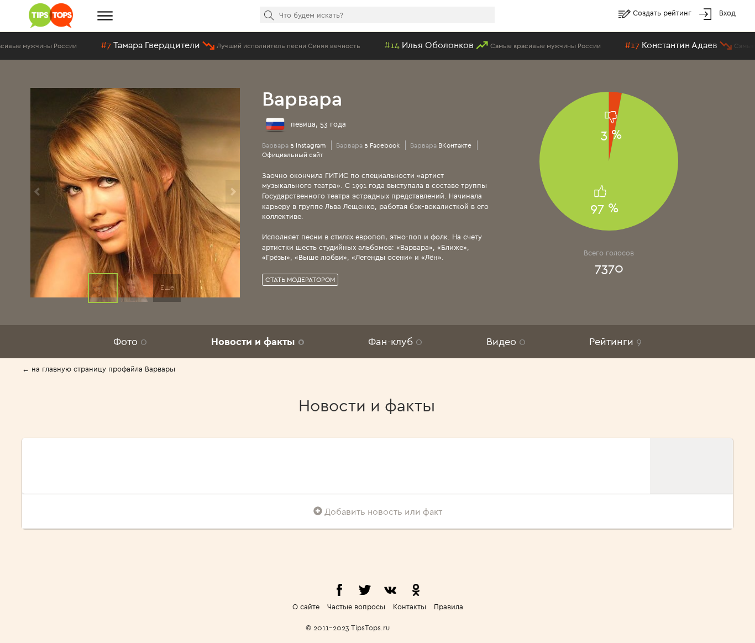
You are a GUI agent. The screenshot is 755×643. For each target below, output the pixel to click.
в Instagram (294, 145)
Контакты (409, 606)
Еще (167, 287)
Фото (130, 341)
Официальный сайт (292, 154)
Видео (506, 341)
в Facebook (368, 145)
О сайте (305, 606)
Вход (727, 12)
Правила (448, 606)
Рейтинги (615, 341)
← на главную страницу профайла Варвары (98, 368)
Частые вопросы (356, 606)
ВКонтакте (440, 145)
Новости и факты (258, 341)
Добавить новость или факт (382, 511)
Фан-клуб (395, 341)
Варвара (302, 98)
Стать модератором (300, 279)
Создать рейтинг (663, 12)
